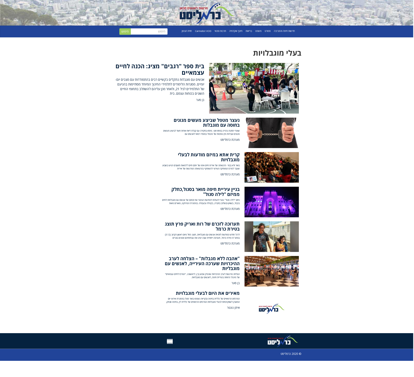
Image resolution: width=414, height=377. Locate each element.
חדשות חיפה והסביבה (284, 31)
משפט (258, 31)
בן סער (200, 100)
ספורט (268, 31)
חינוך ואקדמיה (235, 31)
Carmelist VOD (203, 31)
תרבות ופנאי (220, 31)
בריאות (249, 31)
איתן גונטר (233, 308)
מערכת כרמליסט (230, 140)
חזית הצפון (187, 31)
